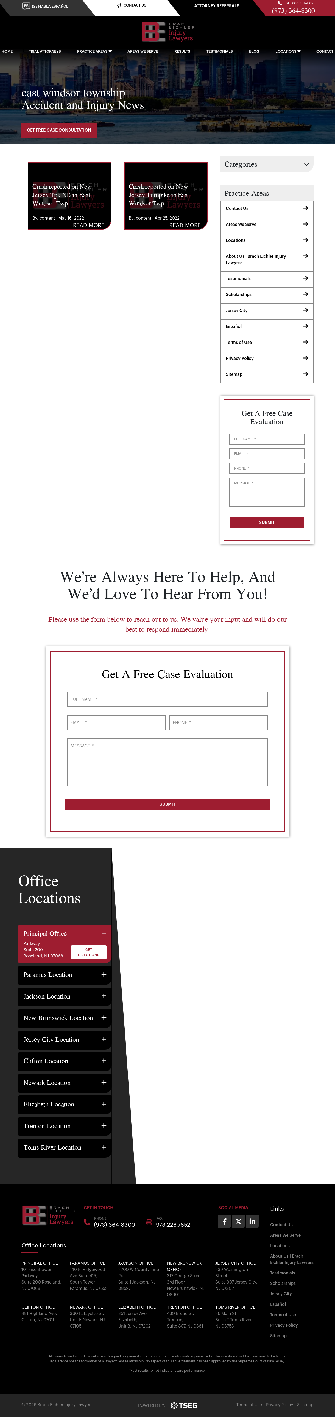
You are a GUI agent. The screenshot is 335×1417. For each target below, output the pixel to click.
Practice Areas (92, 51)
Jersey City (237, 311)
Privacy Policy (240, 358)
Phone (241, 468)
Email (241, 454)
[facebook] (224, 1221)
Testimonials (219, 51)
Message (243, 483)
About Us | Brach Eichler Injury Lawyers (256, 259)
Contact (324, 51)
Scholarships (239, 295)
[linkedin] (252, 1221)
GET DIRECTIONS (88, 952)
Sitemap (234, 374)
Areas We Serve (142, 51)
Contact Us (237, 208)
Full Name (245, 439)
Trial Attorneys (45, 51)
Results (182, 51)
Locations (286, 51)
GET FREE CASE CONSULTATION (59, 130)
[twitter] (238, 1221)
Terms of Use (239, 342)
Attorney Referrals (216, 6)
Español (234, 326)
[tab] (65, 944)
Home (7, 51)
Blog (254, 51)
